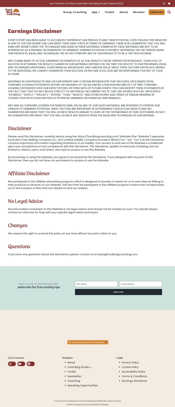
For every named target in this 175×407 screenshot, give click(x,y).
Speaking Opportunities (82, 385)
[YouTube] (170, 3)
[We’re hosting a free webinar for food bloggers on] (67, 327)
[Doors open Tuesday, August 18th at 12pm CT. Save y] (27, 327)
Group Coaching (75, 12)
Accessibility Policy (133, 371)
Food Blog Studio (78, 367)
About (123, 12)
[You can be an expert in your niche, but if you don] (147, 327)
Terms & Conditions (134, 376)
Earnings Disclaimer (134, 381)
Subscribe (156, 12)
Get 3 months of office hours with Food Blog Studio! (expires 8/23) (86, 3)
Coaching (73, 381)
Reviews (139, 12)
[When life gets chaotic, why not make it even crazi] (107, 327)
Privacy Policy (130, 362)
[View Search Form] (169, 12)
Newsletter (74, 376)
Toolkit (109, 12)
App (94, 12)
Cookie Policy (130, 367)
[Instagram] (165, 3)
